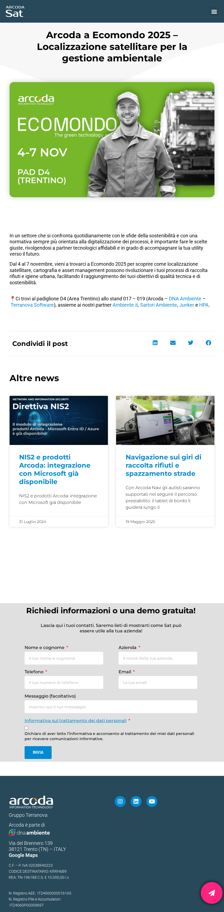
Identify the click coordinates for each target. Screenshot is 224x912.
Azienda (128, 647)
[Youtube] (151, 801)
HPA (204, 305)
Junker (186, 305)
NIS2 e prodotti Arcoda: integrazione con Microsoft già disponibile (54, 469)
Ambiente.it (125, 305)
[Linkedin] (136, 801)
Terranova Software (32, 305)
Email (125, 671)
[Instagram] (120, 801)
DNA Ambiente (185, 298)
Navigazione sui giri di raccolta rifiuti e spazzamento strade (163, 465)
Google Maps (23, 855)
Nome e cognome (45, 647)
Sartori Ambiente (158, 305)
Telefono (35, 671)
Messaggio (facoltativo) (50, 696)
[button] (214, 11)
